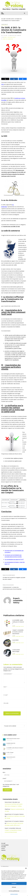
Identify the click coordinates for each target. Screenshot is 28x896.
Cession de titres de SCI (10, 757)
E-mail (6, 695)
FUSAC (3, 848)
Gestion (3, 850)
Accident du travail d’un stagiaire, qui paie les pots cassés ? (14, 578)
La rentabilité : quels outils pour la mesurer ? (18, 621)
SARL (2, 84)
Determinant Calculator (11, 802)
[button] (26, 868)
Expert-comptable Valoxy (9, 37)
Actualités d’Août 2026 (10, 743)
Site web (6, 703)
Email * (4, 778)
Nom (5, 687)
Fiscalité (3, 847)
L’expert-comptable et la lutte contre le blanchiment (17, 631)
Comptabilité (4, 24)
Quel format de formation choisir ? (13, 738)
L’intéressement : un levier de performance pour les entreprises (12, 588)
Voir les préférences (14, 891)
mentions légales (14, 894)
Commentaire (8, 674)
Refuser (14, 887)
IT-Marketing (4, 866)
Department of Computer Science (14, 814)
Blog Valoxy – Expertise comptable (14, 9)
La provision (15, 640)
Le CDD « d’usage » (10, 752)
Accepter (14, 883)
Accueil (3, 19)
